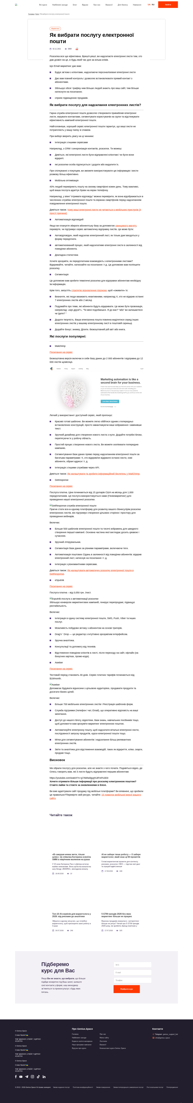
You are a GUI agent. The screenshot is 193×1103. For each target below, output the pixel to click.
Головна (31, 14)
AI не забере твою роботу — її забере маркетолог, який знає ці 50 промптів (121, 855)
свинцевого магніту (125, 225)
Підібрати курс (126, 989)
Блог (75, 5)
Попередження (172, 1087)
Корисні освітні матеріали (82, 1041)
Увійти (168, 5)
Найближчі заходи (60, 5)
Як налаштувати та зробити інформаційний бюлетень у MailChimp (103, 473)
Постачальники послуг (155, 1087)
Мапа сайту (104, 1038)
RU (153, 5)
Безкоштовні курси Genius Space (113, 1048)
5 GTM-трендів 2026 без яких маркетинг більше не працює (116, 915)
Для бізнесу (123, 5)
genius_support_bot (170, 1034)
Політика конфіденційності (83, 1087)
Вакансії (109, 5)
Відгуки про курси (79, 1048)
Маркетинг (55, 29)
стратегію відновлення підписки (89, 290)
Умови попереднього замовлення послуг (128, 1087)
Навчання (137, 5)
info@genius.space (162, 1038)
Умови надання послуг (61, 1087)
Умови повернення (103, 1087)
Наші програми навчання (81, 1045)
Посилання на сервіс (61, 352)
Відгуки (85, 5)
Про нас (96, 5)
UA (149, 5)
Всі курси (43, 5)
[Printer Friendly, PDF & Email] (76, 49)
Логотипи (103, 1041)
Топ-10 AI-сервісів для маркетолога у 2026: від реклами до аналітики (71, 915)
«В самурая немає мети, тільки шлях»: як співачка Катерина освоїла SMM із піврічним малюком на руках (71, 857)
